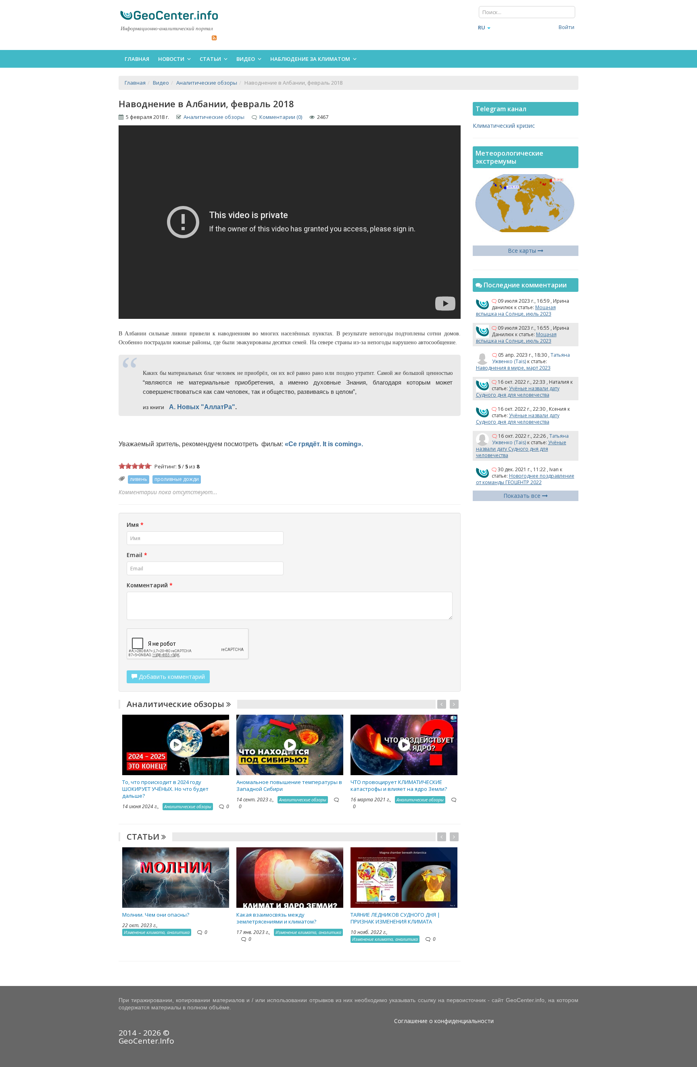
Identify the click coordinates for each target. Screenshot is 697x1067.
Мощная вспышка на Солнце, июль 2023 (516, 310)
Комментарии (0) (280, 117)
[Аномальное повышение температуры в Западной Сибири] (289, 744)
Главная (137, 58)
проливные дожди (176, 479)
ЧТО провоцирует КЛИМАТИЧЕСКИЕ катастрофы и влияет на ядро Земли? (399, 785)
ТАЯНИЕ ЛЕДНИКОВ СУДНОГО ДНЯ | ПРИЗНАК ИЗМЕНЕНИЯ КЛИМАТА (395, 918)
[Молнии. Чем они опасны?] (175, 877)
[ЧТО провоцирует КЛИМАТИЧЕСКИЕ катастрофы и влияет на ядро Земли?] (404, 744)
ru (481, 27)
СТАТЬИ (144, 836)
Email (137, 555)
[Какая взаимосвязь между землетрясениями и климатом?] (289, 877)
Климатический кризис (504, 125)
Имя (135, 524)
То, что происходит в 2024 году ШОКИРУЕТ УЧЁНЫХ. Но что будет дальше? (165, 788)
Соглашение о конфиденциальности (444, 1021)
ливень (138, 479)
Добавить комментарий (171, 676)
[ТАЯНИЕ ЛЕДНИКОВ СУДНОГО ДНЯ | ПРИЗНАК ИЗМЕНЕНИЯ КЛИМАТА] (404, 877)
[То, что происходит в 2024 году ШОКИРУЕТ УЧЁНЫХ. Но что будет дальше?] (175, 744)
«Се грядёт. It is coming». (325, 444)
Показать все (522, 495)
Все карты (523, 250)
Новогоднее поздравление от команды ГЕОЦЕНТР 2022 (525, 479)
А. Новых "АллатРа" (202, 407)
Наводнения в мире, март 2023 (513, 367)
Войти (566, 27)
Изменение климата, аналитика (157, 932)
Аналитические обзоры (214, 117)
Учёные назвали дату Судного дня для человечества (517, 391)
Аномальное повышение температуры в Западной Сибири (289, 785)
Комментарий (150, 585)
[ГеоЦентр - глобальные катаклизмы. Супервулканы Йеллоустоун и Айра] (169, 15)
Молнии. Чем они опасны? (155, 914)
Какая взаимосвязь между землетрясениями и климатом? (276, 918)
